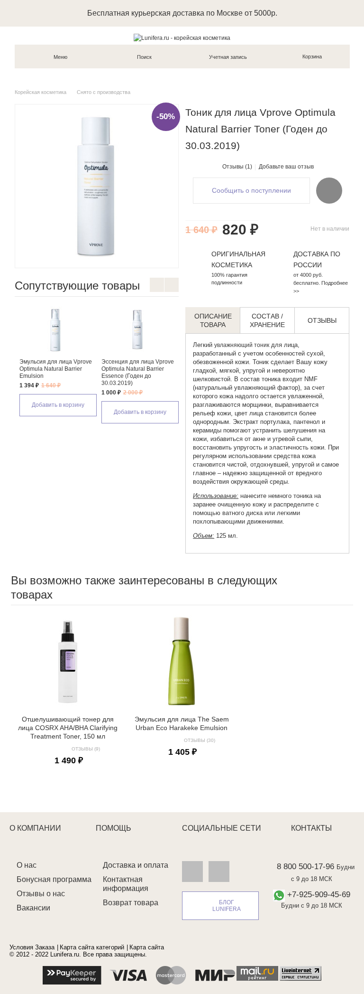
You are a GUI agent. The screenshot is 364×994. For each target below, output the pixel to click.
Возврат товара (130, 903)
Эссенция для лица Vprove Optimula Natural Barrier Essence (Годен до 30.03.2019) (137, 372)
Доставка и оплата (135, 865)
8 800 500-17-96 (305, 866)
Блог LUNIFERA (226, 905)
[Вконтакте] (192, 871)
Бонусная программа (54, 879)
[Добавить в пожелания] (329, 190)
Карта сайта (146, 947)
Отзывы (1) (237, 166)
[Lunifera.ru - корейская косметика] (182, 38)
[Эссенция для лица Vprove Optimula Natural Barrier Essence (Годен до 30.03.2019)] (137, 330)
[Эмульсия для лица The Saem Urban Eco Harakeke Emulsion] (181, 661)
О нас (26, 865)
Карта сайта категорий (92, 947)
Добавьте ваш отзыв (286, 166)
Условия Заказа (32, 947)
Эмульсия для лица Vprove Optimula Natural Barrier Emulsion (55, 368)
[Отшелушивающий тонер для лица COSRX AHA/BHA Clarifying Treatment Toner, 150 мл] (68, 661)
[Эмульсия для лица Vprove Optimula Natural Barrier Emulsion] (55, 330)
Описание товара (213, 320)
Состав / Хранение (267, 320)
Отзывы (322, 320)
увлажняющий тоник (241, 345)
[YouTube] (219, 871)
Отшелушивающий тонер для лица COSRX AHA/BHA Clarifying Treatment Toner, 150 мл (68, 727)
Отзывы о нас (41, 894)
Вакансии (33, 908)
